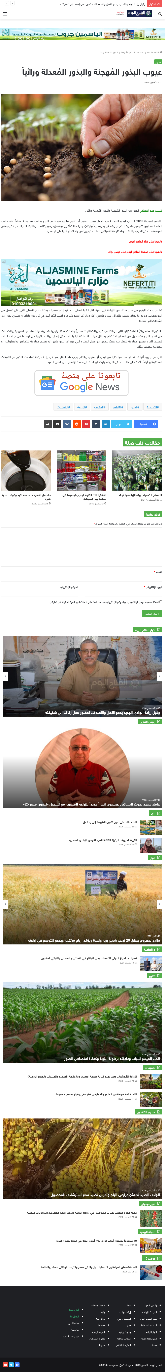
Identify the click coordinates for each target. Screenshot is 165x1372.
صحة (154, 1344)
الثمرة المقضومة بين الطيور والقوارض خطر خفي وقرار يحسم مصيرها (96, 1093)
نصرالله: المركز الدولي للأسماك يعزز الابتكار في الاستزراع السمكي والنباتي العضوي (89, 957)
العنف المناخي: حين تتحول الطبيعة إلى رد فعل (109, 821)
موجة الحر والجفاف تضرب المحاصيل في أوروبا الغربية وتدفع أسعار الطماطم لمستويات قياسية (82, 1212)
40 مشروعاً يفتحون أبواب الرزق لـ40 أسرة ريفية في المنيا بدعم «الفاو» (96, 1240)
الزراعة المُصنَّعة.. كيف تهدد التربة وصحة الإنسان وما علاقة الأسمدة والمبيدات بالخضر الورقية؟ (82, 1076)
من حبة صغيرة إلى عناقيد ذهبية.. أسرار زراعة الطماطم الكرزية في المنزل (102, 3)
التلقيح (117, 406)
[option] (82, 676)
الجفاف (99, 406)
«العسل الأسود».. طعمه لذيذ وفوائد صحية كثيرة (26, 496)
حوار (129, 1305)
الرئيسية (155, 52)
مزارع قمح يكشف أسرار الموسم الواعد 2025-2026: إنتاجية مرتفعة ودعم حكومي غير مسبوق (91, 940)
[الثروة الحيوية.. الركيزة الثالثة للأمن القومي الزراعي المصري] (151, 845)
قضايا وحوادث (97, 1305)
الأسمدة (152, 406)
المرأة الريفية (98, 1331)
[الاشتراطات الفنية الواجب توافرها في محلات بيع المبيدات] (81, 470)
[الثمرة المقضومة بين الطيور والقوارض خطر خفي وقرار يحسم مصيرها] (151, 1099)
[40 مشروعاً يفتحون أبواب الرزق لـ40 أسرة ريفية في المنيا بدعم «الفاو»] (151, 1245)
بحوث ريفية (125, 1331)
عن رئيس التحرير (71, 1336)
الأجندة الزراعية (149, 1311)
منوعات (101, 1344)
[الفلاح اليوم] (133, 13)
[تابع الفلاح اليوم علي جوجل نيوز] (81, 382)
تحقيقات (100, 1325)
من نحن (75, 1329)
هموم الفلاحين (97, 1338)
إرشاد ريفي (125, 1311)
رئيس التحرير (150, 1305)
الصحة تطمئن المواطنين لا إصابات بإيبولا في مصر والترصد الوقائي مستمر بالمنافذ (89, 1266)
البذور (134, 406)
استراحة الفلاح (123, 1344)
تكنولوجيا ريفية (149, 1338)
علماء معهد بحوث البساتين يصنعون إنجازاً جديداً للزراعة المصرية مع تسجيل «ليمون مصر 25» (91, 804)
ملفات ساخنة (124, 1338)
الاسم (158, 571)
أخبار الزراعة (151, 1331)
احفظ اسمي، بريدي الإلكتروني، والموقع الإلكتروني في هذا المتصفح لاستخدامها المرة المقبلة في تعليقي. (104, 601)
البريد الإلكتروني (153, 586)
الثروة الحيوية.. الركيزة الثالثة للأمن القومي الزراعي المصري (103, 839)
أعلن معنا (74, 1309)
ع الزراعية (100, 1318)
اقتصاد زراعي (124, 1318)
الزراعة (81, 406)
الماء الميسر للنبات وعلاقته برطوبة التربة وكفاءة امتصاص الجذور (112, 1058)
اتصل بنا (74, 1316)
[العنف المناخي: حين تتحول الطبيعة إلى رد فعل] (151, 827)
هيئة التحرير (73, 1322)
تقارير (146, 52)
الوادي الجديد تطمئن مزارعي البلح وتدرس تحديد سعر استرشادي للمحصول (105, 1194)
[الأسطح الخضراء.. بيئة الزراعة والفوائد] (137, 470)
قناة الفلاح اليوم (148, 1318)
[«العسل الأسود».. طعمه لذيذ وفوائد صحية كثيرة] (26, 470)
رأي (103, 1311)
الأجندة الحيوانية (149, 1325)
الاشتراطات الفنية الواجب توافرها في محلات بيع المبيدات (84, 496)
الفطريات (62, 406)
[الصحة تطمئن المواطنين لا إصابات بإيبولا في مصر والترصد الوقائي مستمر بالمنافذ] (151, 1272)
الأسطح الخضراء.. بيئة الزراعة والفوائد (140, 494)
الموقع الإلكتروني (69, 586)
